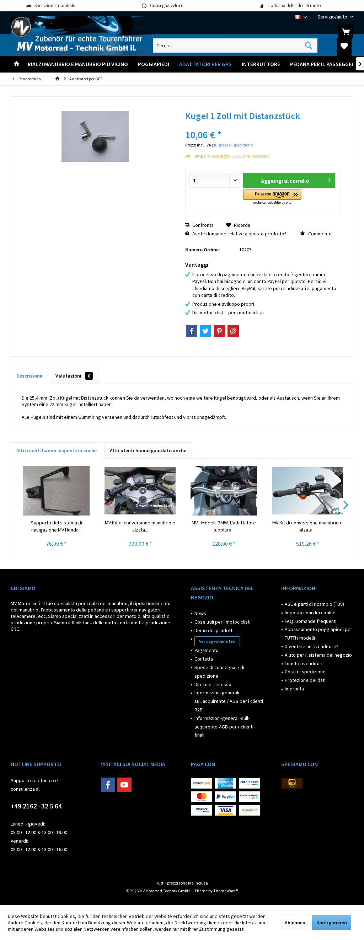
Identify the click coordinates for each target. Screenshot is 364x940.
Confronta (202, 225)
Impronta (294, 688)
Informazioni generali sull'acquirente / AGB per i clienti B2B (228, 701)
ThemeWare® (225, 890)
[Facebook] (191, 331)
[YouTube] (124, 785)
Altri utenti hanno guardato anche (148, 450)
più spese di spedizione (232, 145)
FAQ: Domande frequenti (311, 621)
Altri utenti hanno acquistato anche (56, 450)
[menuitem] (332, 16)
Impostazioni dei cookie (310, 612)
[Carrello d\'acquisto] (345, 31)
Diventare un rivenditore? (311, 646)
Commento (319, 233)
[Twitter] (205, 331)
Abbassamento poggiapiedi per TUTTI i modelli (318, 633)
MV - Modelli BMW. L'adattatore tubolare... (224, 526)
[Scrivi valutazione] (262, 125)
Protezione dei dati (305, 680)
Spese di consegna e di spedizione (219, 671)
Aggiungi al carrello (285, 180)
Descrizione (29, 376)
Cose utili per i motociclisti (222, 622)
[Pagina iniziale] (17, 64)
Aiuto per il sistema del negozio (318, 655)
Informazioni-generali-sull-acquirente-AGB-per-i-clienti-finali (224, 726)
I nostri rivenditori (303, 663)
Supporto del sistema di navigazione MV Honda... (56, 526)
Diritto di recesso (212, 684)
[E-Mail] (233, 331)
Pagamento (206, 650)
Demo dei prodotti (214, 630)
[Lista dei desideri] (344, 45)
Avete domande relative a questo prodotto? (239, 233)
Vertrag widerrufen (217, 641)
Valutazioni (72, 376)
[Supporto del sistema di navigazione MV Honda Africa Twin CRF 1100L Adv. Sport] (56, 491)
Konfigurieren (331, 922)
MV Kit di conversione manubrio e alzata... (140, 526)
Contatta (203, 659)
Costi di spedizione (305, 671)
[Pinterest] (219, 331)
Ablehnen (295, 922)
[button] (272, 197)
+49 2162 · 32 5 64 (36, 806)
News (200, 613)
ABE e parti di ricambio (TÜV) (314, 604)
